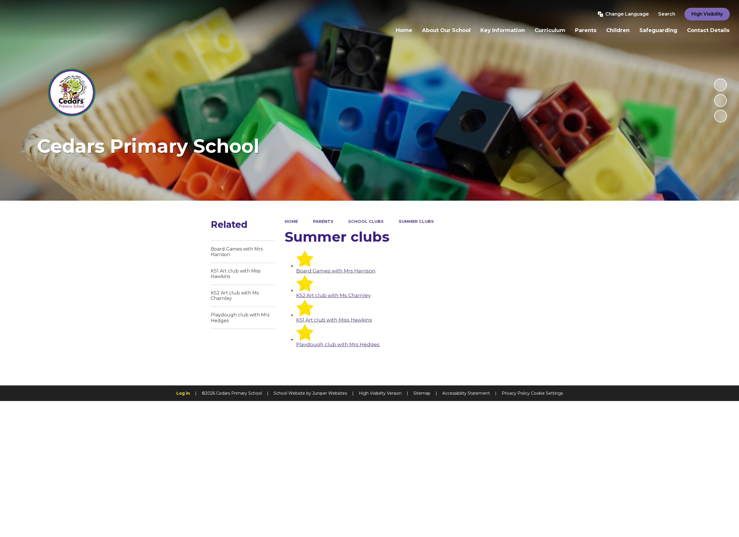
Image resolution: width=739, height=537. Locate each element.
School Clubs (366, 221)
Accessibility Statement (466, 393)
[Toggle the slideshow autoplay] (720, 85)
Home (291, 221)
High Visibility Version (380, 393)
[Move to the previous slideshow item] (720, 100)
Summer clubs (416, 221)
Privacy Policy (516, 393)
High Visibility (707, 14)
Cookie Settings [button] (547, 393)
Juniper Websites (329, 393)
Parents (323, 221)
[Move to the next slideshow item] (720, 116)
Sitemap (421, 393)
